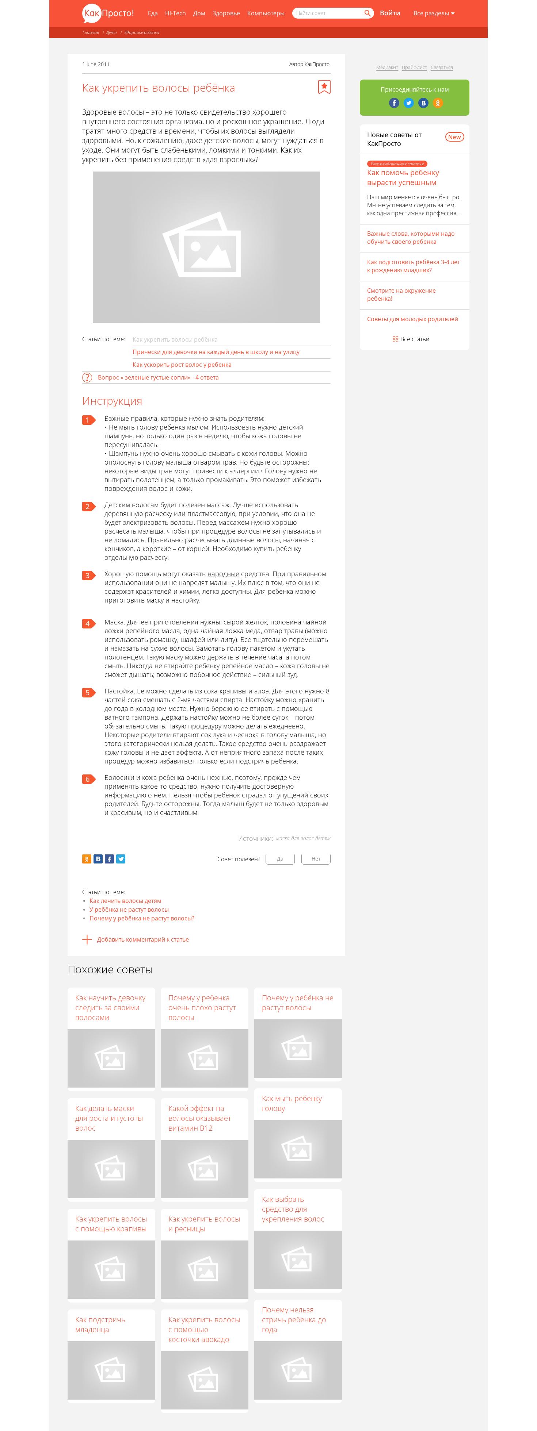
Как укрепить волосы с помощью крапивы (111, 1224)
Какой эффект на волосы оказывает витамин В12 (199, 1118)
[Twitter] (409, 103)
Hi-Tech (175, 13)
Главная (91, 32)
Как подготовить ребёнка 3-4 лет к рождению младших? (413, 266)
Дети (111, 32)
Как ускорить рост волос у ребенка (182, 365)
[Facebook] (394, 103)
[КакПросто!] (107, 13)
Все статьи (415, 339)
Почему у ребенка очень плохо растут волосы (202, 1007)
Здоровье (226, 13)
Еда (153, 13)
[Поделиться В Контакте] (98, 858)
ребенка (172, 427)
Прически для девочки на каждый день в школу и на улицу (216, 352)
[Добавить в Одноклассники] (86, 858)
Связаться (442, 67)
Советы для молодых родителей (412, 319)
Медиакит (387, 67)
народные (223, 573)
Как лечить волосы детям (125, 901)
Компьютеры (266, 13)
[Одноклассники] (438, 103)
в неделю (213, 435)
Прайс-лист (414, 67)
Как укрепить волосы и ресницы (204, 1224)
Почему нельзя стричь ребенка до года (294, 1319)
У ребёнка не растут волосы (129, 909)
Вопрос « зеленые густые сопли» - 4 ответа (158, 377)
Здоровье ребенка (141, 32)
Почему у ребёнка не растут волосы (298, 1002)
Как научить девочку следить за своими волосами (110, 1007)
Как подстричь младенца (100, 1324)
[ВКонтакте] (423, 103)
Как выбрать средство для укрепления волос (293, 1209)
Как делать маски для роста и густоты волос (109, 1118)
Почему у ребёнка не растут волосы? (142, 918)
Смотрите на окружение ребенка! (401, 294)
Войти (390, 12)
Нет (316, 858)
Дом (199, 13)
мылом (197, 427)
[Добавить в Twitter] (120, 858)
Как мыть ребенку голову (292, 1103)
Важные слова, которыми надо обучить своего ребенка (411, 238)
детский (291, 427)
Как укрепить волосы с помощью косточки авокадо (204, 1329)
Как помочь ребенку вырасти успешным (403, 177)
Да (280, 858)
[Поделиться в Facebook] (109, 858)
